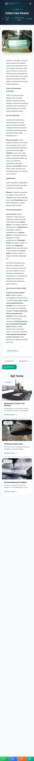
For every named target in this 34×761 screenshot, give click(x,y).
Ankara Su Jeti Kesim (19, 19)
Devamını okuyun (9, 414)
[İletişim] (30, 759)
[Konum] (21, 759)
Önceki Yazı (10, 361)
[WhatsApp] (4, 759)
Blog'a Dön (10, 367)
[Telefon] (12, 759)
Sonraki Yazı (23, 361)
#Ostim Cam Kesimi (12, 351)
